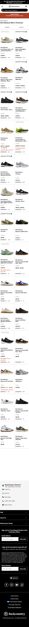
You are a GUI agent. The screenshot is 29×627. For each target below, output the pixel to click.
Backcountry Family (6, 523)
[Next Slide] (28, 2)
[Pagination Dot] (13, 17)
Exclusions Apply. (6, 553)
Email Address (6, 535)
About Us (3, 518)
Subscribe (23, 539)
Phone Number (6, 565)
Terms (14, 562)
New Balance (4, 20)
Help (1, 512)
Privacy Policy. (20, 562)
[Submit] (2, 10)
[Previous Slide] (1, 2)
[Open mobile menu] (2, 6)
